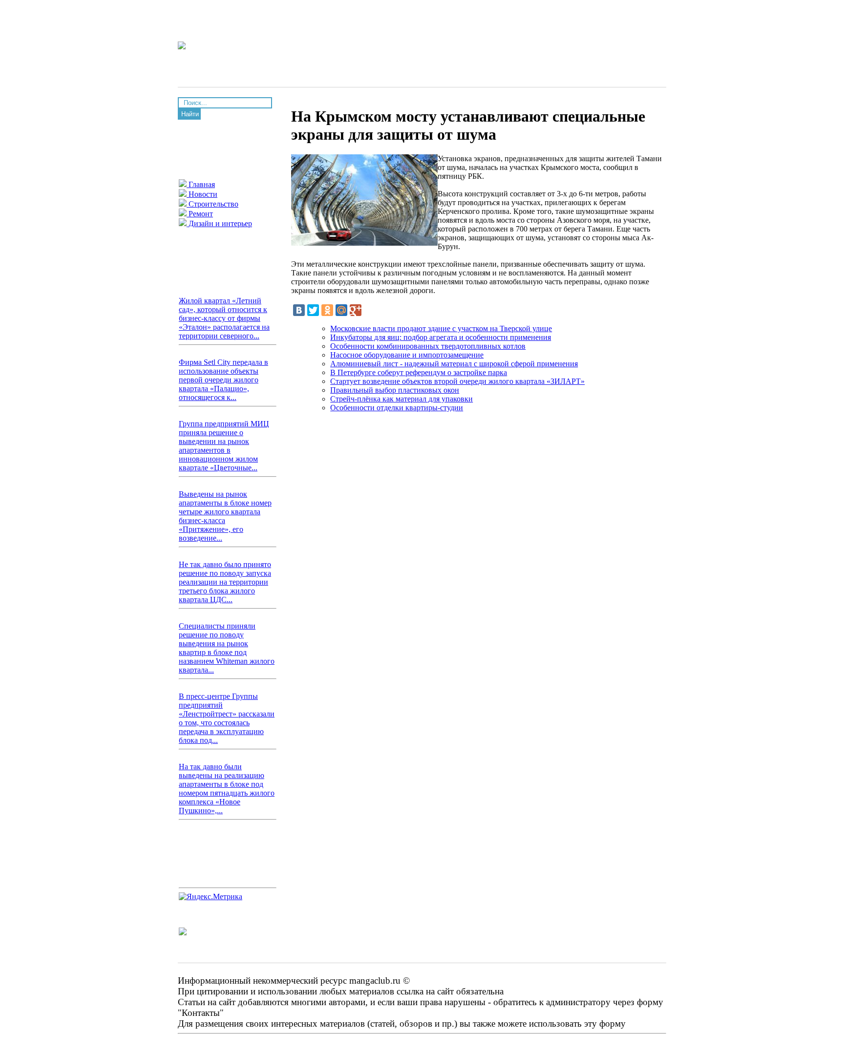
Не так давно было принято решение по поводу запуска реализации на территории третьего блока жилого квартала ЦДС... (225, 582)
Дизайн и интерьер (219, 223)
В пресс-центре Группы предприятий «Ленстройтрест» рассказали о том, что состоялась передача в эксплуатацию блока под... (226, 718)
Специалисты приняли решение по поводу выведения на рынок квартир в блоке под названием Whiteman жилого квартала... (226, 648)
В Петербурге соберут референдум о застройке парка (418, 372)
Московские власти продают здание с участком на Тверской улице (441, 328)
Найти (190, 114)
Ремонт (200, 214)
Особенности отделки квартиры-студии (396, 407)
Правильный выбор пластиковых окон (394, 390)
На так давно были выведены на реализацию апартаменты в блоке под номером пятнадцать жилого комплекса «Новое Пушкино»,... (226, 788)
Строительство (212, 204)
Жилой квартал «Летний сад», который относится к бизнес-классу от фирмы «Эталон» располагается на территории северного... (224, 318)
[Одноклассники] (327, 310)
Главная (201, 184)
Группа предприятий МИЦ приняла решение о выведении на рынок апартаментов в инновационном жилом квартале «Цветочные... (224, 446)
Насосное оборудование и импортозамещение (407, 355)
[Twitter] (313, 310)
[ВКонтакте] (299, 310)
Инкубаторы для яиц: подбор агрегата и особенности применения (440, 337)
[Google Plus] (355, 310)
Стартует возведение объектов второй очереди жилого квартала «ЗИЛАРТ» (457, 381)
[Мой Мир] (341, 310)
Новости (202, 194)
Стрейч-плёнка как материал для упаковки (401, 399)
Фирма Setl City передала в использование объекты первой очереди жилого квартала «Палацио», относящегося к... (223, 379)
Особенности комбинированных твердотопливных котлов (428, 346)
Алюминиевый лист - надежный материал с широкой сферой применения (454, 363)
